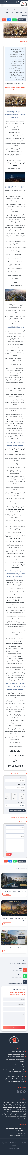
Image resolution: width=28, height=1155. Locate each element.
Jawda (17, 1148)
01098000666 (21, 20)
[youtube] (6, 2)
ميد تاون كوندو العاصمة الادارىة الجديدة (14, 443)
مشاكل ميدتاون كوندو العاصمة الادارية (17, 52)
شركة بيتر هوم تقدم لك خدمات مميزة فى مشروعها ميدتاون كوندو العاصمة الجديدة (15, 68)
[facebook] (2, 2)
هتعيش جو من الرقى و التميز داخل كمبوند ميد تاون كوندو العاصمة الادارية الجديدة (15, 74)
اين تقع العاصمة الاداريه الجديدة (16, 1081)
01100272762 (19, 79)
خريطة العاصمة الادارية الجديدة (16, 1054)
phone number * (21, 784)
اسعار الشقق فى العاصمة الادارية (15, 1076)
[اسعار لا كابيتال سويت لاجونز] (14, 945)
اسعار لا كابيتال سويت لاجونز (18, 948)
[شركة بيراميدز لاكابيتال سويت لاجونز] (14, 888)
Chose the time (21, 803)
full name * (22, 778)
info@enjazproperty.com (14, 982)
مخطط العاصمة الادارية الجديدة (16, 1056)
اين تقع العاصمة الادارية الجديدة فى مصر (13, 1069)
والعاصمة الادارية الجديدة (16, 61)
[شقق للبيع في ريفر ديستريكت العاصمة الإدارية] (14, 915)
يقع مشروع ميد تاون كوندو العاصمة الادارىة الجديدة (16, 64)
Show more (7, 894)
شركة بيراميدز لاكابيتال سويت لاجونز (15, 891)
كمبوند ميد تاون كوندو (17, 186)
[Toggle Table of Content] (22, 49)
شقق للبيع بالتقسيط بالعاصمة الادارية (14, 1079)
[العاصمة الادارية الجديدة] (14, 1043)
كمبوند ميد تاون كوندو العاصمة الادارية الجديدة (14, 687)
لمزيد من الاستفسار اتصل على (16, 77)
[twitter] (4, 2)
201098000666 (17, 976)
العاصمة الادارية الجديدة (18, 1051)
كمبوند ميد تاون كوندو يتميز (15, 60)
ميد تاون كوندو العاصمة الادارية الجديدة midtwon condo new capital (15, 56)
